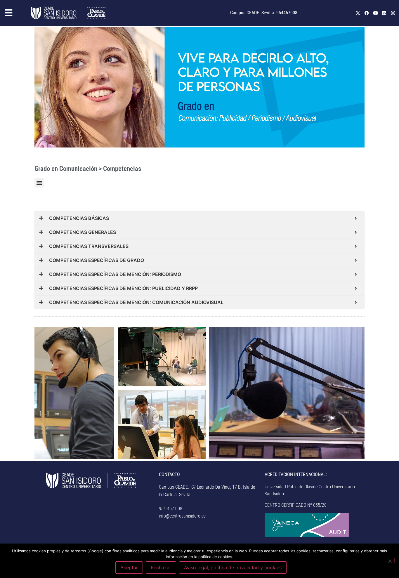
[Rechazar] (390, 560)
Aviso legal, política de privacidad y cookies (233, 567)
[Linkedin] (384, 12)
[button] (13, 13)
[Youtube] (375, 12)
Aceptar (129, 567)
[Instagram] (393, 12)
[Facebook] (366, 12)
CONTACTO (169, 474)
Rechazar (161, 567)
